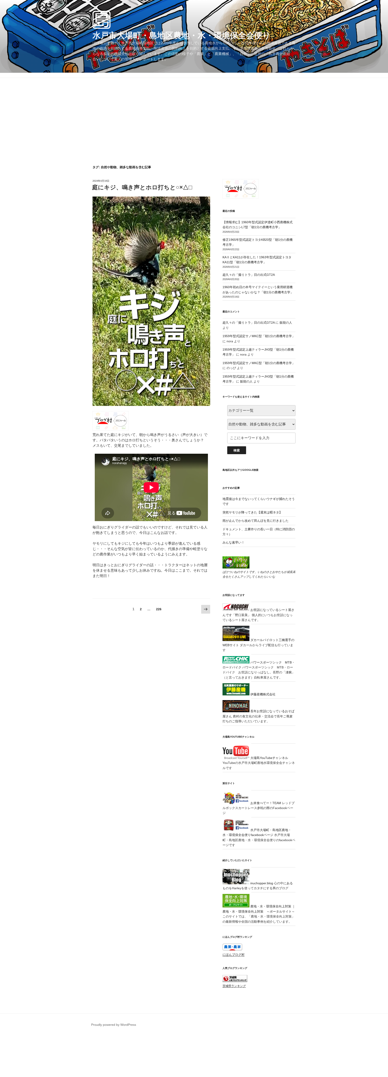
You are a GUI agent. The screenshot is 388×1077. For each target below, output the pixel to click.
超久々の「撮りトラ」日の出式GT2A (249, 274)
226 (158, 610)
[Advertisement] (194, 131)
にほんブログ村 (234, 954)
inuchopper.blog (261, 883)
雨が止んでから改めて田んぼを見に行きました (256, 520)
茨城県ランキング (234, 986)
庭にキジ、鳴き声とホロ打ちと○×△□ (142, 187)
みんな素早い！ (234, 542)
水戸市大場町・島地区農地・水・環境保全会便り (182, 35)
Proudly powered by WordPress (113, 1024)
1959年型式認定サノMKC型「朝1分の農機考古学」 (259, 336)
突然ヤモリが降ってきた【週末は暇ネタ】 (252, 512)
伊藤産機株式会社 (262, 694)
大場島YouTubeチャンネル (268, 758)
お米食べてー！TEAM (265, 803)
